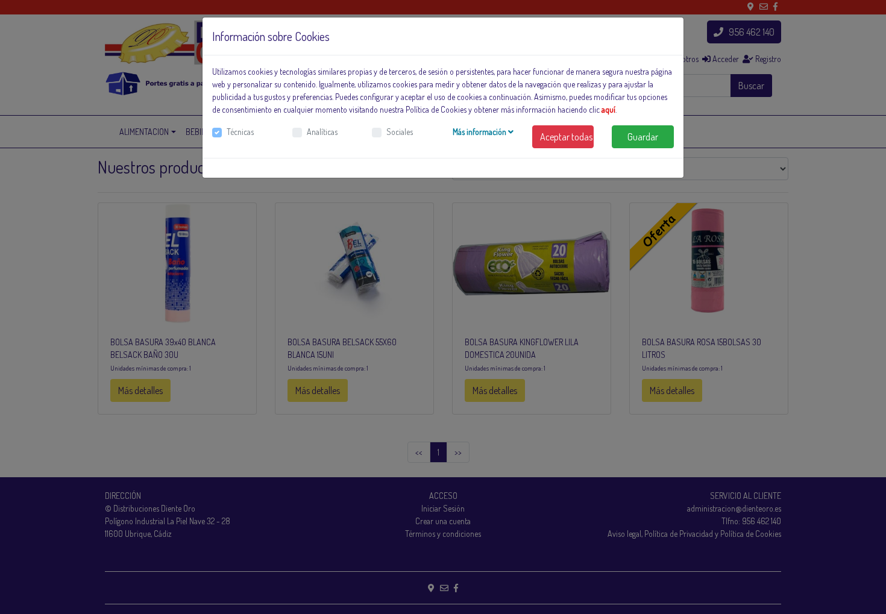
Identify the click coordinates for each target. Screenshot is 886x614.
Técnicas (240, 132)
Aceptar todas (566, 137)
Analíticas (322, 132)
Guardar (642, 137)
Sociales (399, 132)
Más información (480, 132)
